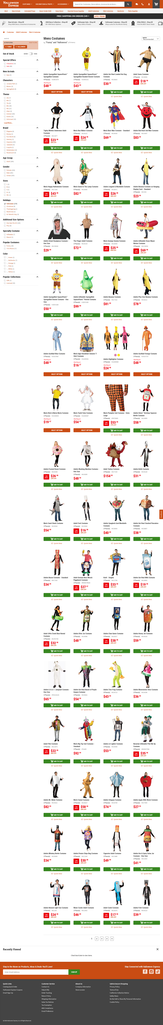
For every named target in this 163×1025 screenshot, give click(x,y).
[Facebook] (145, 971)
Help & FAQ (45, 990)
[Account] (149, 4)
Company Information (83, 987)
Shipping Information (49, 999)
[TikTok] (157, 971)
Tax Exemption (47, 1005)
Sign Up (74, 972)
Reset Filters (33, 42)
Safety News (114, 996)
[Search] (128, 4)
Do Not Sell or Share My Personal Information (125, 999)
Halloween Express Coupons (12, 990)
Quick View (117, 96)
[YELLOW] (118, 355)
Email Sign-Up (8, 993)
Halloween (21, 47)
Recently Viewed (12, 949)
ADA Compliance (47, 1008)
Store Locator (80, 990)
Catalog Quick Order (10, 987)
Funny (9, 47)
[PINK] (115, 355)
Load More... (8, 123)
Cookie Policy (114, 1002)
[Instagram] (151, 971)
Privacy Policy (115, 987)
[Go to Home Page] (4, 32)
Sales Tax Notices (48, 1002)
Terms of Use (114, 990)
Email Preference (47, 1011)
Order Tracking (47, 993)
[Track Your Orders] (137, 4)
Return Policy (46, 996)
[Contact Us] (142, 4)
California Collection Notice (119, 993)
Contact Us (45, 987)
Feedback (161, 514)
